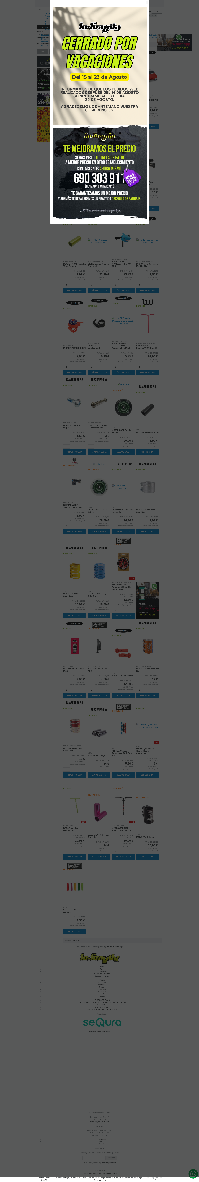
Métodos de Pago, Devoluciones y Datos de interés (75, 1178)
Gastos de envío (100, 1180)
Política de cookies (126, 1178)
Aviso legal (138, 1178)
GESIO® (44, 1180)
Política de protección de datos (106, 1178)
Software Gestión (44, 1178)
